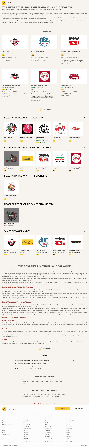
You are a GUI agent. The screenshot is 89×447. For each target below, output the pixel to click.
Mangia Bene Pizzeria (9, 167)
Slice (35, 403)
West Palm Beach (27, 428)
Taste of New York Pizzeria (42, 167)
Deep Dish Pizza (48, 422)
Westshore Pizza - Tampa (75, 167)
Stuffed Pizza (47, 436)
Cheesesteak (69, 422)
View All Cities (27, 441)
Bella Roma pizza (8, 137)
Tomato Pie (47, 430)
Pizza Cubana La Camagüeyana (40, 138)
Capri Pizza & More (24, 167)
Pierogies (68, 432)
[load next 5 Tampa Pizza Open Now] (84, 231)
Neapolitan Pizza (48, 428)
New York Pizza (48, 416)
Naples (25, 430)
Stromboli (68, 436)
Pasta (67, 430)
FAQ (3, 428)
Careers (3, 418)
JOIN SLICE (62, 408)
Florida (40, 403)
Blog (3, 420)
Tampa (25, 422)
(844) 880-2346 (84, 445)
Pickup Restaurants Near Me (8, 424)
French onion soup (70, 426)
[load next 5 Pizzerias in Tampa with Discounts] (84, 118)
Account (3, 430)
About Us (4, 416)
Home (3, 415)
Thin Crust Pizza (48, 434)
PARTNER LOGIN (79, 408)
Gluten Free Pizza (48, 426)
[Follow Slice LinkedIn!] (13, 409)
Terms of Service (5, 434)
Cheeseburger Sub (70, 420)
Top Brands (4, 426)
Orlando (25, 418)
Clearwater (26, 438)
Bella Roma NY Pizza (9, 223)
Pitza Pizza (6, 250)
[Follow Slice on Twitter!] (9, 409)
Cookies (68, 424)
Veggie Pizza (47, 420)
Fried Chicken (69, 428)
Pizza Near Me (5, 422)
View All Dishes (69, 441)
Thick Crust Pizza (48, 438)
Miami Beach (26, 426)
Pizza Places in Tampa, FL (49, 403)
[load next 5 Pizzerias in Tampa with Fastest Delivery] (84, 148)
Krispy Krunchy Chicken (74, 137)
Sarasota (25, 436)
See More (47, 31)
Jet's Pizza (55, 167)
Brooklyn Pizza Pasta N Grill (10, 195)
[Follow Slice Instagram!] (15, 409)
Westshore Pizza (56, 137)
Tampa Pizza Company (74, 250)
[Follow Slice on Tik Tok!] (11, 409)
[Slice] (3, 3)
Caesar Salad (69, 416)
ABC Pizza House (40, 250)
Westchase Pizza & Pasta (26, 137)
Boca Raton (26, 432)
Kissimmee (26, 434)
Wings (67, 438)
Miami (25, 416)
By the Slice (47, 424)
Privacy (3, 432)
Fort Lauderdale (27, 424)
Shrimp (67, 434)
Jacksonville (26, 420)
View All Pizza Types (49, 441)
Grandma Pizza (48, 432)
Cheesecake (68, 418)
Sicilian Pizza (48, 418)
